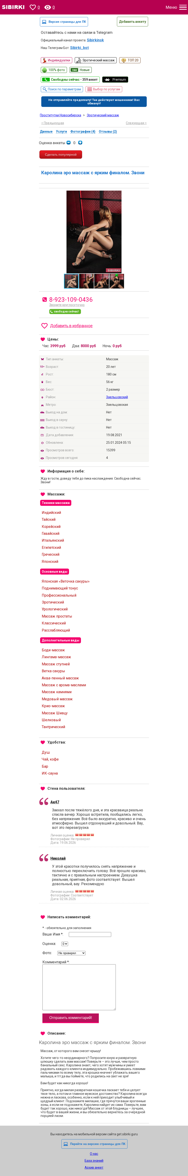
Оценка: (49, 943)
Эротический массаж (98, 60)
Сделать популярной (61, 154)
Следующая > (136, 123)
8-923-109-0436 (71, 299)
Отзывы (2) (108, 131)
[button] (145, 194)
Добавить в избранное (71, 325)
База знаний (94, 1160)
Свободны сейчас (74, 79)
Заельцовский (117, 397)
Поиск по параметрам (64, 89)
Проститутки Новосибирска (60, 115)
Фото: (47, 953)
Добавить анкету (132, 21)
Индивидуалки (59, 60)
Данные (46, 131)
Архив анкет (94, 1167)
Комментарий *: (55, 962)
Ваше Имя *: (53, 934)
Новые (85, 70)
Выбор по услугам (106, 89)
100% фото (56, 70)
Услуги (61, 131)
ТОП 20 (133, 60)
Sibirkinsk (95, 40)
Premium (119, 79)
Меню (171, 7)
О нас (94, 1154)
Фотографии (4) (82, 131)
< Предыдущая (52, 123)
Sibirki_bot (79, 48)
